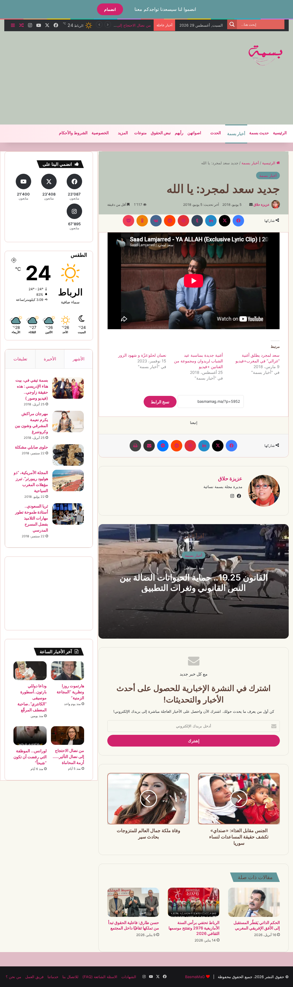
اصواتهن (194, 133)
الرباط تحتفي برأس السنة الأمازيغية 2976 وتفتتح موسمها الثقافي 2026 (194, 928)
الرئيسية (280, 133)
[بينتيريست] (183, 220)
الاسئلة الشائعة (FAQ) (99, 976)
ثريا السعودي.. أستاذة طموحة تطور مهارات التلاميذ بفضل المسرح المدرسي (31, 518)
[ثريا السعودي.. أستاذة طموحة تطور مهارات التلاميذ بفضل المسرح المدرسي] (68, 514)
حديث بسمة (259, 133)
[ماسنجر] (163, 445)
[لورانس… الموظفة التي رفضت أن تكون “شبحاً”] (30, 735)
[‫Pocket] (128, 220)
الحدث (215, 133)
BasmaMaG (195, 976)
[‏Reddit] (169, 220)
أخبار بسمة (236, 133)
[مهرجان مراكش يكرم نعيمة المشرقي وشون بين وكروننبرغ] (68, 421)
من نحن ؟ (13, 976)
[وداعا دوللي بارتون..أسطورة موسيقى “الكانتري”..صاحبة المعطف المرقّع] (30, 670)
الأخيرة (50, 359)
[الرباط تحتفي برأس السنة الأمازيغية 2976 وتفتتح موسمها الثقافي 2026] (193, 902)
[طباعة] (135, 445)
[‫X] (224, 220)
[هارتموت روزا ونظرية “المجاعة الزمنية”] (67, 670)
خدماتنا (52, 976)
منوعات (140, 133)
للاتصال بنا (70, 976)
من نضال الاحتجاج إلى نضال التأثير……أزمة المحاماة (68, 756)
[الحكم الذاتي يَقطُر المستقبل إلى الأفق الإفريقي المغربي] (254, 902)
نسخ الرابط (160, 401)
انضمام (110, 9)
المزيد (123, 133)
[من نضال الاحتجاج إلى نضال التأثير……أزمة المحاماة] (67, 735)
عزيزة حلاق (262, 204)
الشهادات (128, 976)
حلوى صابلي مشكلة (31, 447)
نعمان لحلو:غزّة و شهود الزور (142, 355)
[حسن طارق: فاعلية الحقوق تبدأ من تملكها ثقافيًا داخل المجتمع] (133, 902)
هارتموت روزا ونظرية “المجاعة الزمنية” (70, 691)
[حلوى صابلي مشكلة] (68, 455)
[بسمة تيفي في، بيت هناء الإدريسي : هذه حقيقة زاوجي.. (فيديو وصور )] (68, 388)
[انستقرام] (232, 496)
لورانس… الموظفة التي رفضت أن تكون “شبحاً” (30, 756)
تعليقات (20, 359)
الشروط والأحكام (73, 133)
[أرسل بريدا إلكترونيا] (251, 204)
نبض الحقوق (161, 133)
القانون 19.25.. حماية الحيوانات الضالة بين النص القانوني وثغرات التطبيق (194, 582)
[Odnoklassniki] (142, 220)
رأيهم (179, 133)
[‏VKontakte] (156, 220)
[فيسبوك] (238, 220)
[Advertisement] (95, 77)
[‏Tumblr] (197, 220)
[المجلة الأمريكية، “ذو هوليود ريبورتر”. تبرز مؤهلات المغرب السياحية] (68, 480)
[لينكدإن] (211, 220)
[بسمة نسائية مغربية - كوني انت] (266, 55)
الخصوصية (100, 133)
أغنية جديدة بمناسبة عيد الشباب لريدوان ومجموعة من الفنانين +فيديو (198, 361)
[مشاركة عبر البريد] (149, 445)
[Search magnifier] (232, 24)
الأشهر (78, 359)
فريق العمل (34, 976)
